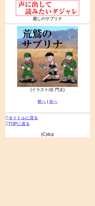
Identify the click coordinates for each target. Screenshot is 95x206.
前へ (41, 101)
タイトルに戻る (23, 118)
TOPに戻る (19, 123)
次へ (53, 101)
